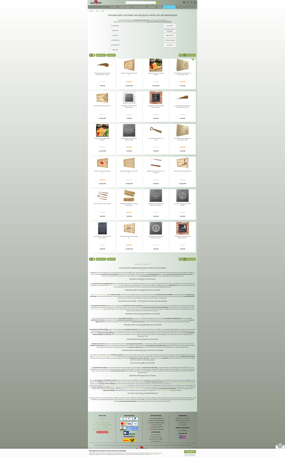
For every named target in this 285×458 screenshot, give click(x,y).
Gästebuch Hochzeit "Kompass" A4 (102, 105)
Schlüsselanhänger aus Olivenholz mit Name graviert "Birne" (182, 106)
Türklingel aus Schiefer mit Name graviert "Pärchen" (182, 237)
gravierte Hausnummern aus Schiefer (134, 388)
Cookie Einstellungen (102, 427)
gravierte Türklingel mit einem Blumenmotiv (182, 383)
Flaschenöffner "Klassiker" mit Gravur (156, 139)
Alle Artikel (113, 7)
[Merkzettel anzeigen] (191, 2)
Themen (159, 7)
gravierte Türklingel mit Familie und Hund (115, 385)
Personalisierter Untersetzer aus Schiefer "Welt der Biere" (156, 204)
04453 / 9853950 (184, 418)
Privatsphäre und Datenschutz (102, 423)
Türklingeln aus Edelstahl (162, 390)
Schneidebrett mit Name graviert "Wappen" (156, 74)
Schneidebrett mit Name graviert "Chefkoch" (102, 139)
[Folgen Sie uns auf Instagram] (184, 438)
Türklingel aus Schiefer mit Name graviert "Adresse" (156, 106)
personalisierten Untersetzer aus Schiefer (105, 356)
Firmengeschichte (156, 435)
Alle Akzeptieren (190, 451)
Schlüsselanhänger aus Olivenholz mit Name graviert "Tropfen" (102, 74)
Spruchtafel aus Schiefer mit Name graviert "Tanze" (102, 237)
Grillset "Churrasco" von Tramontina (102, 203)
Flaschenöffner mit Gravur (100, 294)
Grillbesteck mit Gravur (97, 309)
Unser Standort (182, 425)
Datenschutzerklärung (154, 454)
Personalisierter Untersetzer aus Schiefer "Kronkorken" (156, 237)
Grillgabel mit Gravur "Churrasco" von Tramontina (156, 171)
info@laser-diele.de (184, 420)
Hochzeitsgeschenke (124, 7)
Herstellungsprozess (155, 441)
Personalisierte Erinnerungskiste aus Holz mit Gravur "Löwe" (182, 74)
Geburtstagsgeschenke (139, 7)
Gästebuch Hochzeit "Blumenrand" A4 (129, 74)
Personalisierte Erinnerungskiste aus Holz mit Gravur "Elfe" (182, 139)
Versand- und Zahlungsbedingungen (102, 425)
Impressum (102, 418)
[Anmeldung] (188, 2)
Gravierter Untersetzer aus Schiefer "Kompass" (182, 204)
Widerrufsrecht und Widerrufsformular (102, 429)
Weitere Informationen (190, 454)
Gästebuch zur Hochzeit (115, 285)
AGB (102, 420)
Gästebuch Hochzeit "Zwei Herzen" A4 (102, 171)
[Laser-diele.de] (97, 2)
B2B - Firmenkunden (169, 7)
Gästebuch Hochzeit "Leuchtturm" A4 (182, 171)
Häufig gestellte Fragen (156, 437)
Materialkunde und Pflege (156, 439)
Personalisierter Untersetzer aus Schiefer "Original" (129, 139)
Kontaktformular (182, 423)
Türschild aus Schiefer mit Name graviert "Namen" (129, 106)
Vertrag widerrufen (102, 432)
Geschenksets (151, 7)
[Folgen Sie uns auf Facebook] (180, 438)
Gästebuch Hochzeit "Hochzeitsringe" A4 (129, 237)
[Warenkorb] (195, 2)
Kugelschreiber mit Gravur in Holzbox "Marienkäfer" (129, 204)
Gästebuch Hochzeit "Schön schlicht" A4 (129, 171)
